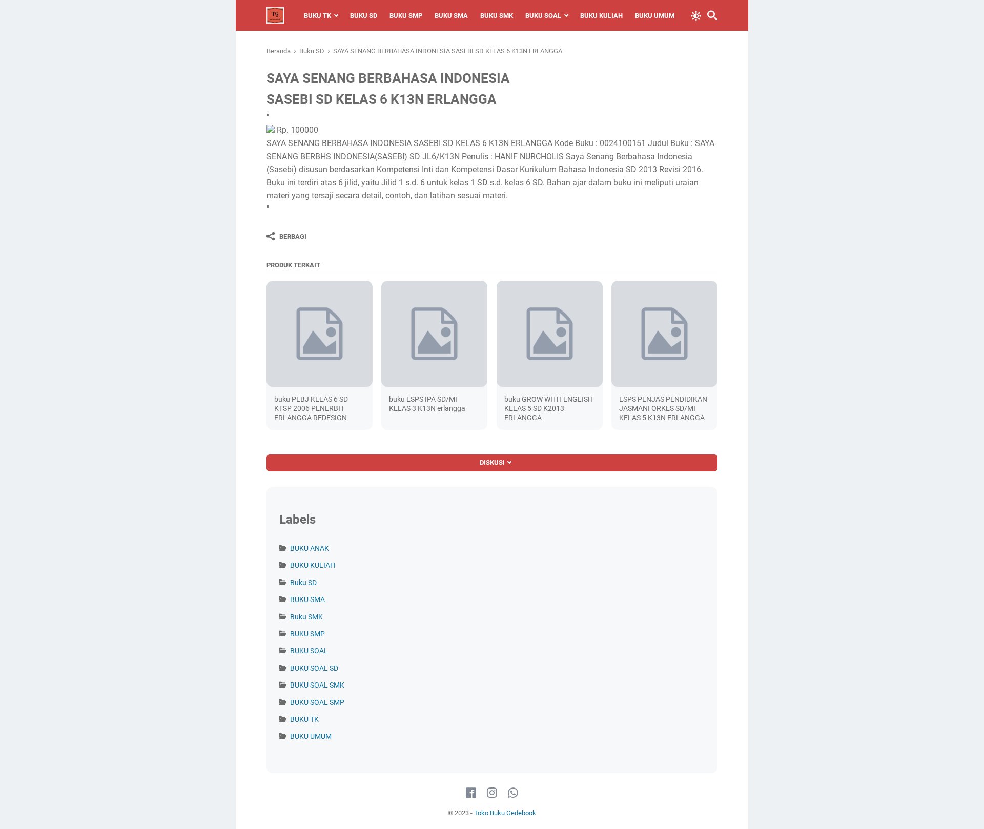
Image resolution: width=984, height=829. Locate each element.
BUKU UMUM (654, 15)
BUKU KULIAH (601, 15)
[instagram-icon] (492, 793)
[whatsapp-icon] (513, 793)
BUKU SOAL (543, 15)
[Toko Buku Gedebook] (275, 15)
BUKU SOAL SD (314, 668)
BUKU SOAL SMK (317, 685)
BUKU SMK (496, 15)
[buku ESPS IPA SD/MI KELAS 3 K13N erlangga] (434, 334)
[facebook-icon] (471, 793)
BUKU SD (363, 15)
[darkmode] (696, 15)
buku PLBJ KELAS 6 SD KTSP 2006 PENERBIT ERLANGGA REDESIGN (311, 408)
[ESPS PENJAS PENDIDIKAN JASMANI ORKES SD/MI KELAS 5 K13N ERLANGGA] (664, 334)
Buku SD (303, 582)
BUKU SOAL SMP (317, 702)
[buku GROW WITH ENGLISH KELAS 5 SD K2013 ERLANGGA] (550, 334)
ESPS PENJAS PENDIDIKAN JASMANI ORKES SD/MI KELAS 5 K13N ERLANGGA (663, 408)
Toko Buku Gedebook (505, 813)
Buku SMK (306, 617)
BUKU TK (317, 15)
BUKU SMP (405, 15)
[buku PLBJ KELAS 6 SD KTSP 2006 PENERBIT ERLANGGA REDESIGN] (319, 334)
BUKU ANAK (309, 548)
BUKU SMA (451, 15)
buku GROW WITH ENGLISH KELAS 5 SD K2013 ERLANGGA (548, 408)
